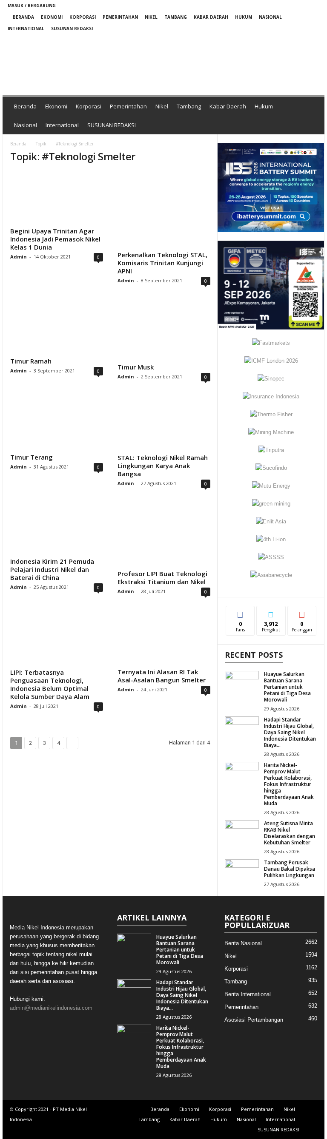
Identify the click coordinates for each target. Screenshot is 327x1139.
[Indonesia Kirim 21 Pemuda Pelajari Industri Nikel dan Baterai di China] (56, 529)
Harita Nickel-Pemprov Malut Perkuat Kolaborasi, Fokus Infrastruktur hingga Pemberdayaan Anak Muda (289, 784)
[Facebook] (273, 40)
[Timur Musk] (164, 331)
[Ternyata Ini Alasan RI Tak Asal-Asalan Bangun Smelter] (164, 639)
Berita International (247, 994)
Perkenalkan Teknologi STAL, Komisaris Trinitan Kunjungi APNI (162, 262)
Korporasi (82, 17)
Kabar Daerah (211, 17)
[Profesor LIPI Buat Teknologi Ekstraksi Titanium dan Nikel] (164, 535)
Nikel (151, 17)
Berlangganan (302, 615)
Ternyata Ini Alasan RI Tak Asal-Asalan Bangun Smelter (162, 675)
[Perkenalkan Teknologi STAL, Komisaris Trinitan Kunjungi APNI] (164, 209)
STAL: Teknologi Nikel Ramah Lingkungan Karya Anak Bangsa (163, 465)
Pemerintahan (120, 17)
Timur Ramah (31, 361)
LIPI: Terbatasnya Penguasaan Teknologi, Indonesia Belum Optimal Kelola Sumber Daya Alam (49, 684)
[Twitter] (300, 40)
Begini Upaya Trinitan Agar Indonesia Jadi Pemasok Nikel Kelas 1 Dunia (55, 239)
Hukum (243, 17)
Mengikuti (271, 615)
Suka (240, 612)
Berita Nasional (243, 943)
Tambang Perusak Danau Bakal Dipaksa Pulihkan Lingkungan (289, 869)
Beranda (23, 17)
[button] (121, 62)
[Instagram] (286, 40)
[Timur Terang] (56, 424)
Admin (18, 256)
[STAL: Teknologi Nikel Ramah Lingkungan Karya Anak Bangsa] (164, 424)
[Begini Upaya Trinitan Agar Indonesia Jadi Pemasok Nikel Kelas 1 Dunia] (56, 198)
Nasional (270, 17)
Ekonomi (52, 17)
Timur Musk (136, 367)
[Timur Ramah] (56, 328)
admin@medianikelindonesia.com (51, 1008)
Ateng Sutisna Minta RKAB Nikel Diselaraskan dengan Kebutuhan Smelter (289, 833)
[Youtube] (313, 40)
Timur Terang (31, 457)
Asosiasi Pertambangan (253, 1020)
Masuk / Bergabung (32, 6)
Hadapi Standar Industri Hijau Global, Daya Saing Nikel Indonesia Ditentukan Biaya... (290, 732)
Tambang (175, 17)
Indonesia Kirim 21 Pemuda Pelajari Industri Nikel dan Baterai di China (52, 569)
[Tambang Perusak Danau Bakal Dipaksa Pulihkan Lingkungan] (242, 872)
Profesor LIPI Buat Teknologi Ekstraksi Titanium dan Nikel (162, 577)
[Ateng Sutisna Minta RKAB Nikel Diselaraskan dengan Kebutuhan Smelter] (242, 833)
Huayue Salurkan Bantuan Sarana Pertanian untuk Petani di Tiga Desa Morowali (287, 686)
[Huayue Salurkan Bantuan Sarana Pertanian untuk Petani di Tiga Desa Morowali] (242, 683)
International (26, 28)
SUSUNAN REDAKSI (72, 28)
